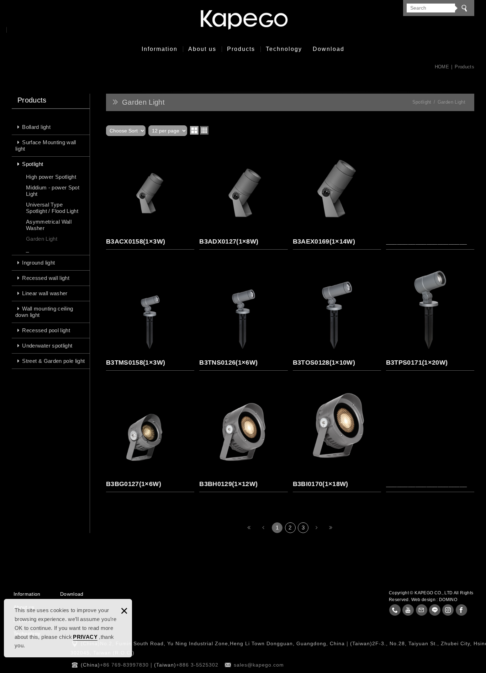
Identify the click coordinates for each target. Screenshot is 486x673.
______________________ (430, 197)
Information (160, 49)
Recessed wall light (45, 278)
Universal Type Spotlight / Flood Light (52, 208)
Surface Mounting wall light (45, 145)
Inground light (38, 263)
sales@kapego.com (259, 665)
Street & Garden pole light (53, 361)
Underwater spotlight (47, 346)
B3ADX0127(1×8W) (243, 197)
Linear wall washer (44, 293)
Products (241, 49)
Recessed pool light (46, 330)
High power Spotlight (51, 177)
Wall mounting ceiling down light (44, 312)
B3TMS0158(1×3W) (150, 318)
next (316, 527)
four (204, 130)
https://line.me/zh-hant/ (434, 610)
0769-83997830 (395, 610)
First (249, 527)
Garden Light (41, 239)
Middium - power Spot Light (52, 190)
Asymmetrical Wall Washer (49, 225)
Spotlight (32, 164)
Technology (284, 49)
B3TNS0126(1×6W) (243, 318)
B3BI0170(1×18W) (337, 439)
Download (328, 49)
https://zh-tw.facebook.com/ (461, 610)
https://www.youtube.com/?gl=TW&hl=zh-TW (408, 610)
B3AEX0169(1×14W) (337, 197)
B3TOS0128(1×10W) (337, 318)
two (194, 130)
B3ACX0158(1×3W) (150, 197)
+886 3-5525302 (197, 665)
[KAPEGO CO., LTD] (243, 20)
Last (331, 527)
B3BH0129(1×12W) (243, 439)
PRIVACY (85, 637)
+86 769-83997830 (124, 665)
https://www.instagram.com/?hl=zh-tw (448, 610)
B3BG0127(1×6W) (150, 439)
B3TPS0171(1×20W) (430, 318)
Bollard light (36, 127)
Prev (263, 527)
